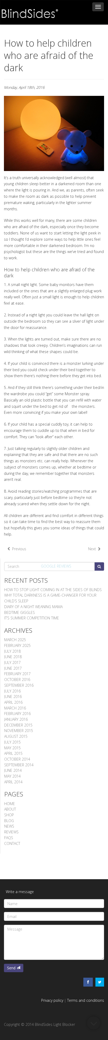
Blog (9, 820)
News (9, 826)
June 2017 (13, 668)
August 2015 (16, 736)
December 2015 (18, 725)
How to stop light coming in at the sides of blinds (53, 589)
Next (93, 548)
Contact (12, 843)
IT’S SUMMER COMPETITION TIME (31, 617)
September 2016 (19, 685)
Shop (9, 814)
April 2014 (13, 781)
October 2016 (17, 679)
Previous (18, 548)
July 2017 (12, 662)
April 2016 (13, 702)
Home (9, 803)
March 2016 (15, 708)
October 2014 (17, 759)
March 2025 (15, 639)
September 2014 (19, 764)
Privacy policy (52, 1000)
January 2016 (16, 719)
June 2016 (13, 696)
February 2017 (17, 673)
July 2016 (12, 691)
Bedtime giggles (19, 612)
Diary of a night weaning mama (33, 606)
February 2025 (17, 645)
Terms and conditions (85, 1000)
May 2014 (12, 776)
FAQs (8, 837)
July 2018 (12, 651)
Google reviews (56, 566)
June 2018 (13, 656)
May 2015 (12, 747)
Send (12, 967)
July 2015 (12, 742)
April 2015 (13, 753)
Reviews (11, 831)
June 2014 (13, 770)
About (10, 809)
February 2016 (17, 713)
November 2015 (18, 730)
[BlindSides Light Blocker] (34, 9)
